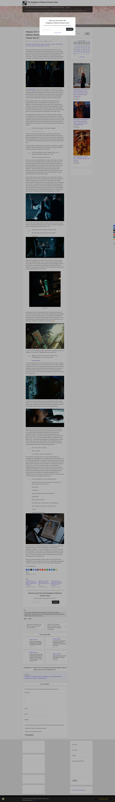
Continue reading (57, 32)
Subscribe (70, 29)
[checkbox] (3, 799)
